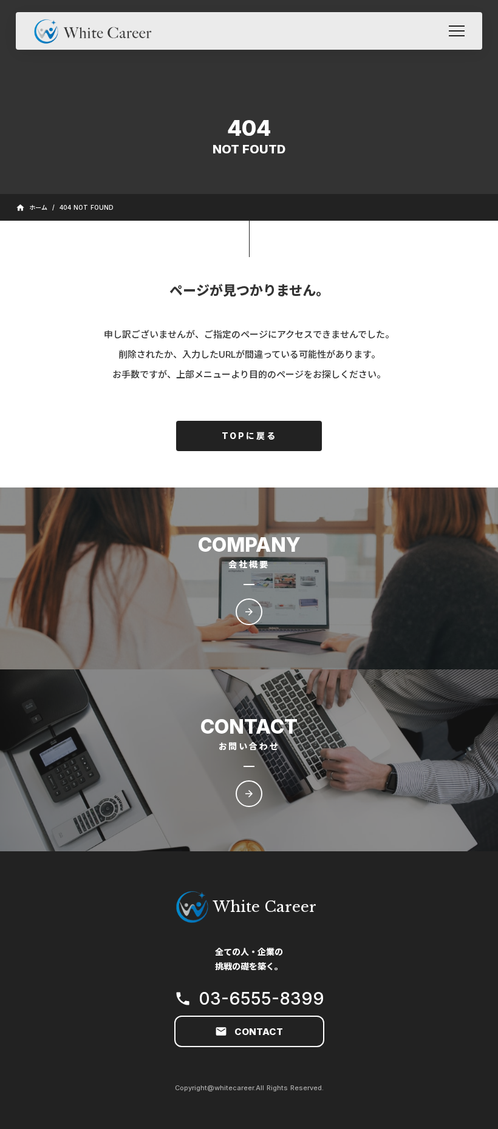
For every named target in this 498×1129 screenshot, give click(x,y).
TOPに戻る (249, 435)
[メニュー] (456, 31)
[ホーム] (98, 31)
